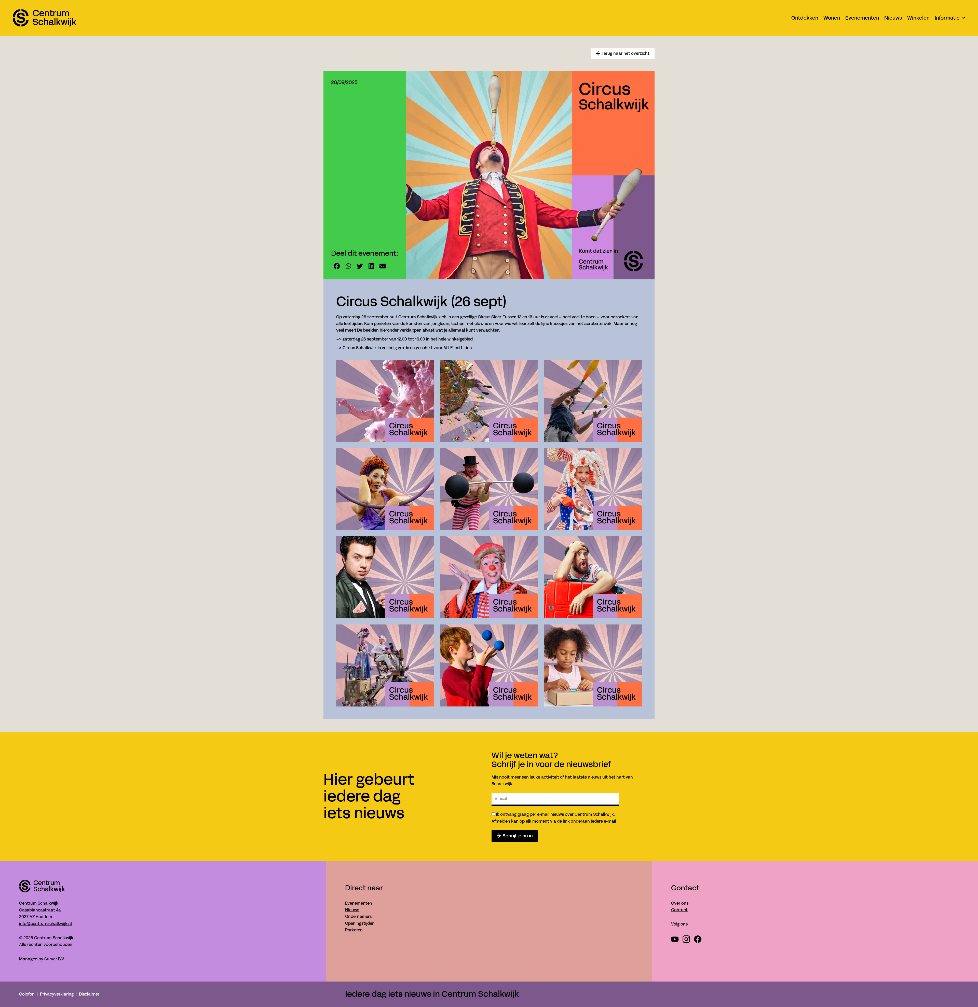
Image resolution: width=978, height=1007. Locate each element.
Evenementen (862, 17)
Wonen (831, 17)
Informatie (947, 17)
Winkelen (918, 17)
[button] (337, 266)
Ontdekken (804, 17)
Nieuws (893, 17)
